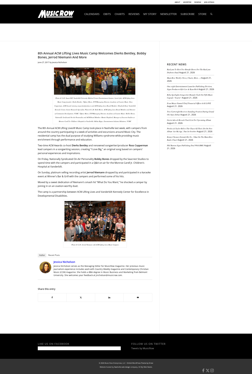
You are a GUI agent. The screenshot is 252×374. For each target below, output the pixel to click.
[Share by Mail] (138, 297)
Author (42, 255)
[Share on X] (81, 297)
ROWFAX (197, 2)
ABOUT (177, 2)
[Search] (211, 14)
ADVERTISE (187, 2)
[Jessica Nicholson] (45, 272)
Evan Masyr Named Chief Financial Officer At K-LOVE (189, 103)
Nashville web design (122, 367)
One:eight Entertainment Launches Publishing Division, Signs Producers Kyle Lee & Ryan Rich (189, 88)
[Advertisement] (189, 172)
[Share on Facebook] (52, 297)
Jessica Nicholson (59, 62)
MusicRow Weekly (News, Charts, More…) (184, 77)
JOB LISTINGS (209, 2)
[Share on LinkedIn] (109, 297)
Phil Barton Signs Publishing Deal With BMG (185, 145)
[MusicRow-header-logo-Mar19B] (56, 14)
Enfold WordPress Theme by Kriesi (140, 363)
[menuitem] (177, 2)
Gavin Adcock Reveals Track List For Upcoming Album (189, 120)
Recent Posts (54, 255)
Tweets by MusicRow (142, 348)
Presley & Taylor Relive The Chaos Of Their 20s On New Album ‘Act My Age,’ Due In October (189, 130)
